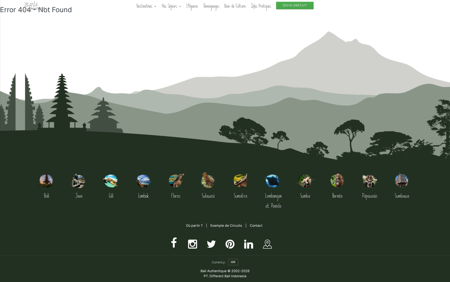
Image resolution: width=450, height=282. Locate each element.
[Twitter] (211, 243)
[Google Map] (267, 243)
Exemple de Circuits (226, 226)
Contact (256, 226)
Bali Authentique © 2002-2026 (225, 271)
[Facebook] (174, 243)
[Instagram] (193, 243)
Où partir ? (194, 226)
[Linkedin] (249, 243)
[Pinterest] (230, 243)
